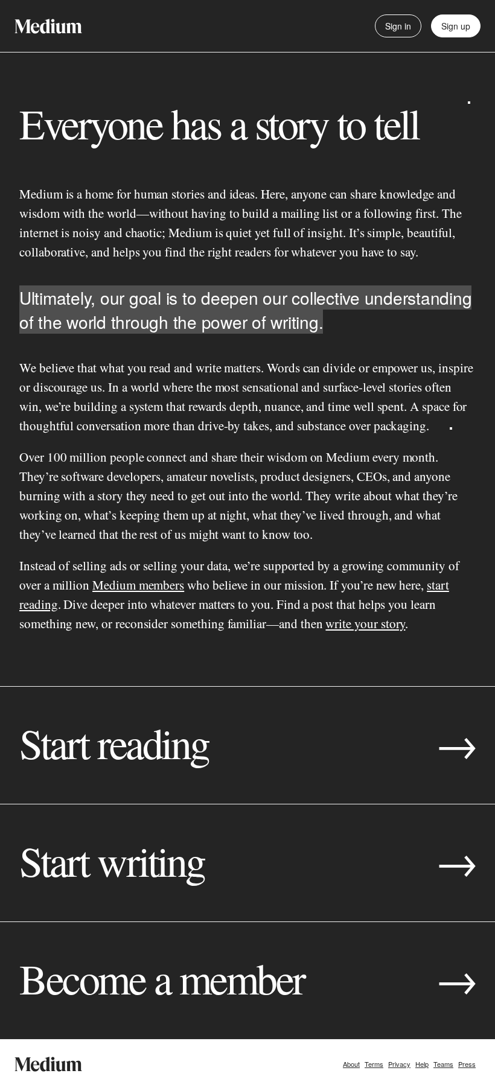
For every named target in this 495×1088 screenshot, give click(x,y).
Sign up (455, 26)
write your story (365, 623)
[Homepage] (48, 26)
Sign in (398, 26)
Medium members (138, 584)
